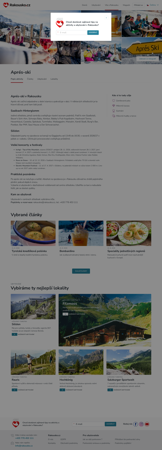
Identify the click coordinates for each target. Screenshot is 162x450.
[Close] (106, 18)
